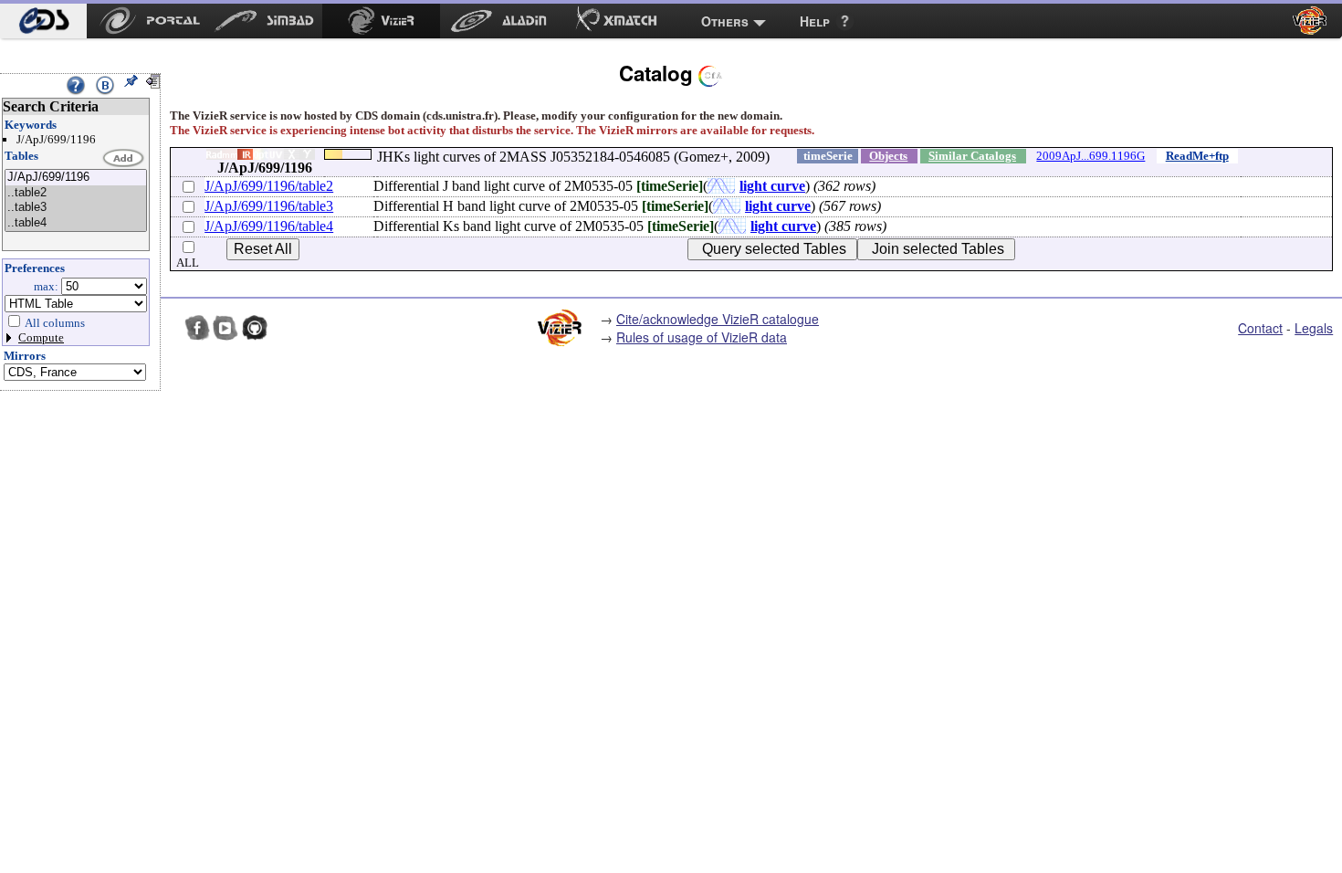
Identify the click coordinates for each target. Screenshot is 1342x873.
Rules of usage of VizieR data (701, 337)
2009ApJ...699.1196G (1090, 156)
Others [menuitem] (725, 21)
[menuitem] (43, 21)
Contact (1260, 328)
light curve (772, 186)
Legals (1314, 328)
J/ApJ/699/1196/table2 (268, 186)
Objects (888, 156)
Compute (41, 337)
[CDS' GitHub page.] (254, 328)
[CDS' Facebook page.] (197, 328)
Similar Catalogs (972, 156)
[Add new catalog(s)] (124, 159)
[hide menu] (152, 81)
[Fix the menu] (130, 81)
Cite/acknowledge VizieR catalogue (717, 319)
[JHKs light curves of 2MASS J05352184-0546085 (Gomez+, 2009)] (75, 177)
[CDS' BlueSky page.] (168, 328)
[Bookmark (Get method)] (105, 85)
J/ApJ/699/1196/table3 (268, 206)
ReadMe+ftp (1197, 156)
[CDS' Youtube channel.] (225, 328)
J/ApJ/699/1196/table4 (268, 226)
